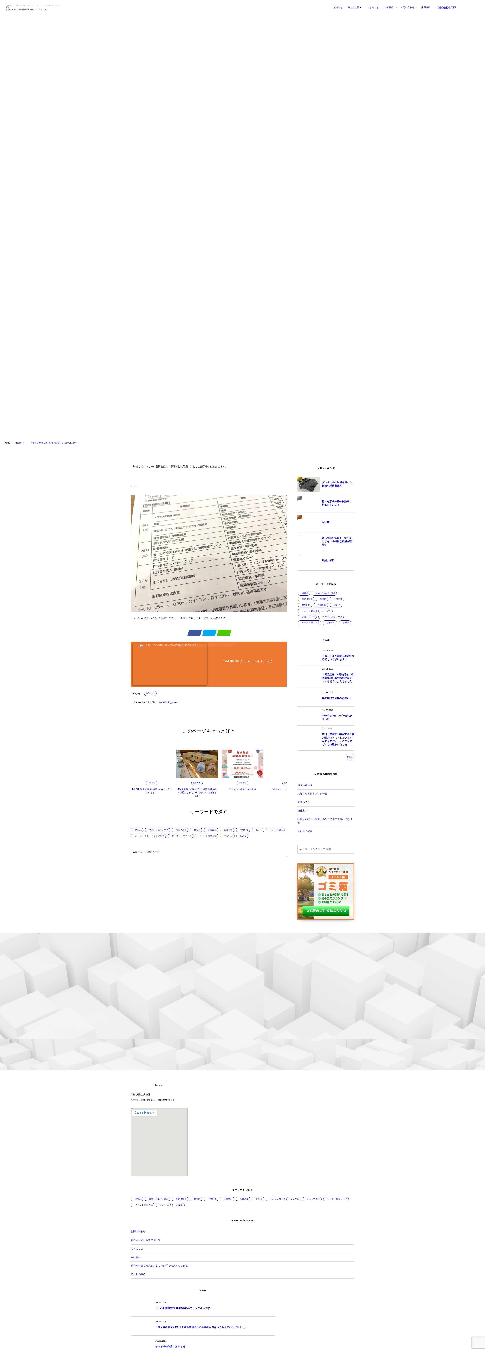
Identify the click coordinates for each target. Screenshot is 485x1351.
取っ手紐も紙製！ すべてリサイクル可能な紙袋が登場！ (337, 541)
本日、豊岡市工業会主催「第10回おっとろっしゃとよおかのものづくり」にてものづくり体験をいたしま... (338, 739)
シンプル (139, 836)
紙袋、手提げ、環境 (158, 830)
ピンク (259, 830)
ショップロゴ (157, 836)
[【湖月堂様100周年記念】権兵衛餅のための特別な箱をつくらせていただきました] (197, 764)
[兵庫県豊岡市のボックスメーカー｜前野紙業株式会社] (33, 6)
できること (303, 802)
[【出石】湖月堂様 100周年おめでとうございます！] (151, 764)
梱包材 (197, 830)
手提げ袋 (212, 830)
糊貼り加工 (181, 830)
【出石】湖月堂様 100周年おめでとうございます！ (338, 657)
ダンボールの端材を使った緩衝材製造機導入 (337, 484)
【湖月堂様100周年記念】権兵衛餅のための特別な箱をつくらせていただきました (197, 792)
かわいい (228, 836)
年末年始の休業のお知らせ (242, 789)
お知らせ (150, 693)
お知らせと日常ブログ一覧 (312, 793)
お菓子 (243, 836)
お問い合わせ (304, 785)
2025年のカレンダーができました (337, 717)
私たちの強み (304, 831)
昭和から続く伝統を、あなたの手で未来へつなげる (324, 821)
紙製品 (138, 830)
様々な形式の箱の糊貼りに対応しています (337, 503)
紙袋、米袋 (328, 560)
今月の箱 (244, 830)
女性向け (228, 830)
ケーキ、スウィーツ (182, 836)
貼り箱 (325, 522)
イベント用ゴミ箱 (208, 836)
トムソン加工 (276, 830)
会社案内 (302, 810)
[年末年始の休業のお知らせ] (242, 764)
